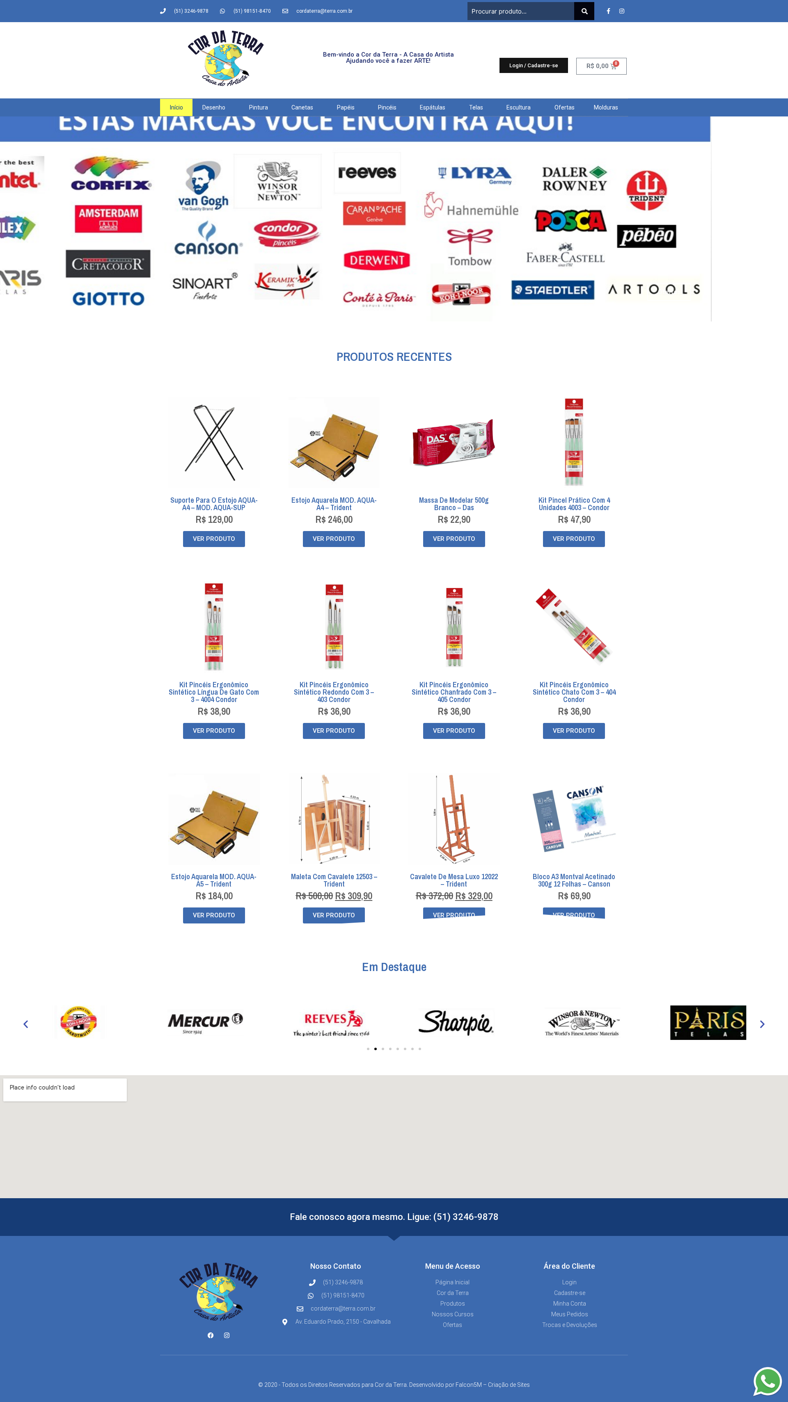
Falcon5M (469, 1384)
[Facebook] (211, 1335)
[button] (26, 1024)
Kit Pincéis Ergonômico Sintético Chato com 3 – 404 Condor (574, 691)
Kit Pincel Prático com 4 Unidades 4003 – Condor (574, 504)
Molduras (606, 107)
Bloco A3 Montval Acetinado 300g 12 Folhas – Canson (574, 880)
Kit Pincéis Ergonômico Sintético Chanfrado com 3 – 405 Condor (454, 691)
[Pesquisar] (584, 11)
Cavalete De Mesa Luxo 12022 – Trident (454, 880)
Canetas (302, 107)
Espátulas (432, 107)
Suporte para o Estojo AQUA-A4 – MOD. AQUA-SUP (214, 504)
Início (176, 107)
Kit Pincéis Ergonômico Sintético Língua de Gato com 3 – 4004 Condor (214, 691)
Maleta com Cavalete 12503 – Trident (334, 880)
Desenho (213, 107)
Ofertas (564, 107)
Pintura (258, 107)
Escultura (518, 107)
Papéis (346, 107)
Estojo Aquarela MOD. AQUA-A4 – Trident (334, 504)
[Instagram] (622, 11)
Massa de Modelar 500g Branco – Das (454, 504)
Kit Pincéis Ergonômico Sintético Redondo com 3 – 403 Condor (334, 691)
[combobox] (520, 11)
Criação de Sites (509, 1384)
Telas (476, 107)
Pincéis (387, 107)
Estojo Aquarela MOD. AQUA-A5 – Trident (214, 880)
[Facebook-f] (608, 11)
